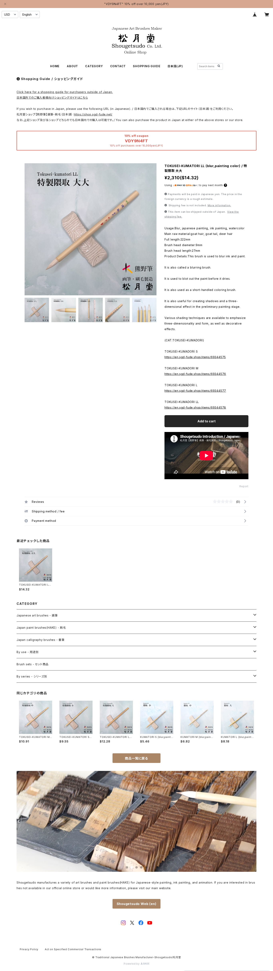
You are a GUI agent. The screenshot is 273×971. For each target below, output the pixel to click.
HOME (55, 66)
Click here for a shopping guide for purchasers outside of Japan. (65, 92)
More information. (219, 205)
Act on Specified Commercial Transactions (73, 949)
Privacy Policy (29, 949)
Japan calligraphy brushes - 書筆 (41, 639)
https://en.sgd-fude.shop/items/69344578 (195, 407)
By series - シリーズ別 (32, 676)
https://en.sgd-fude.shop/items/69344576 (195, 374)
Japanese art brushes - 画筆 (37, 615)
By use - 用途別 (28, 652)
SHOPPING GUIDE (146, 66)
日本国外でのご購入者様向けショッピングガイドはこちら (52, 97)
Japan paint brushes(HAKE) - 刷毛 (41, 627)
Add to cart (206, 421)
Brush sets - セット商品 (32, 664)
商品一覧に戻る (136, 758)
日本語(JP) (175, 66)
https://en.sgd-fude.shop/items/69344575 (195, 357)
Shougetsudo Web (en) (136, 904)
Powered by (132, 963)
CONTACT (118, 66)
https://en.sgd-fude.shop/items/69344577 (195, 390)
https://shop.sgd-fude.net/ (93, 114)
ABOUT (72, 66)
